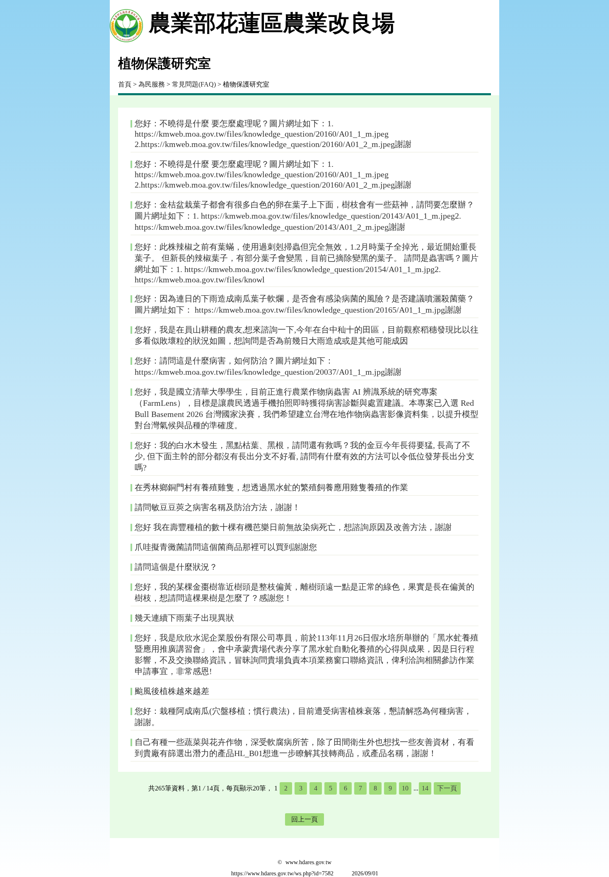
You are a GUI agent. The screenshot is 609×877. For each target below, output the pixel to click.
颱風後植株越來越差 (172, 691)
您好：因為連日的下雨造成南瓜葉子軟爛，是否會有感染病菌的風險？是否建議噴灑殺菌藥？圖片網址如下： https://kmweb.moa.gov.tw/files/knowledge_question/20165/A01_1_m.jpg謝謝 (304, 304)
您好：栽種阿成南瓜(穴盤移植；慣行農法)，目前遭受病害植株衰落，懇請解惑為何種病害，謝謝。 (303, 716)
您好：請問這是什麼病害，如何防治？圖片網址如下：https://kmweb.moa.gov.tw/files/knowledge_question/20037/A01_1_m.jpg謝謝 (268, 366)
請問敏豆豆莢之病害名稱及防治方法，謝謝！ (217, 507)
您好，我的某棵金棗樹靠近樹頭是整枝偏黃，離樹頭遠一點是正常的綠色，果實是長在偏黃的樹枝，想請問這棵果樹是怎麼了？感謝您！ (304, 592)
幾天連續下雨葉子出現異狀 (184, 617)
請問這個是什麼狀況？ (176, 566)
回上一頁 (304, 819)
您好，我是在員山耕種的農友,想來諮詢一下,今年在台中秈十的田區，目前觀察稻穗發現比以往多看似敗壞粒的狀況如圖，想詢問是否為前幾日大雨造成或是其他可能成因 (307, 335)
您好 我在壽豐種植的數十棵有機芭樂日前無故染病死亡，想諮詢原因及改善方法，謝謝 (293, 527)
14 (425, 788)
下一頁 (447, 788)
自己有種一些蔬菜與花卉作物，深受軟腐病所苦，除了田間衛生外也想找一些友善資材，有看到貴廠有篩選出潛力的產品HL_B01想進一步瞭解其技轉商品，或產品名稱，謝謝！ (304, 747)
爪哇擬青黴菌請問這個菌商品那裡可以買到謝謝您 (226, 547)
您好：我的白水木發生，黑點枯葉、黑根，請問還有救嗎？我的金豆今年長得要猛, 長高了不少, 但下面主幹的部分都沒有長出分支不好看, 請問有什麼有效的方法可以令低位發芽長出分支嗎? (304, 456)
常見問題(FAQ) (194, 84)
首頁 (124, 84)
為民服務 (151, 84)
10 (405, 788)
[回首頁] (126, 23)
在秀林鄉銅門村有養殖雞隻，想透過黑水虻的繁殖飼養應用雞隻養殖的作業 (271, 487)
